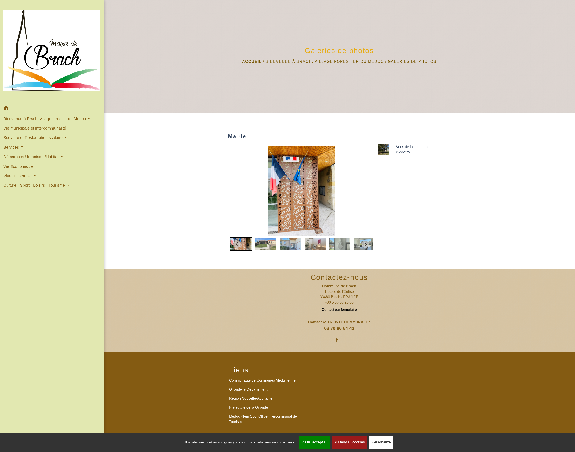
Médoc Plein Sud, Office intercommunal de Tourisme (263, 419)
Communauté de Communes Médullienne (262, 380)
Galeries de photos (412, 61)
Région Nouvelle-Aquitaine (250, 398)
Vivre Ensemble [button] (18, 176)
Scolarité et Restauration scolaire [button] (33, 137)
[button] (51, 108)
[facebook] (339, 339)
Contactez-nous (339, 277)
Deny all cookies (351, 442)
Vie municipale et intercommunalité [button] (35, 128)
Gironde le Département (248, 389)
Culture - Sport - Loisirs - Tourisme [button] (34, 185)
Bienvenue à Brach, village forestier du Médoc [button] (45, 118)
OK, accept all (315, 442)
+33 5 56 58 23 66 (339, 302)
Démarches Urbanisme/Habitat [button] (31, 156)
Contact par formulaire (339, 309)
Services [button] (11, 147)
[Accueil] (51, 51)
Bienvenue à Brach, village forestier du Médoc (325, 61)
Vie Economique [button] (18, 166)
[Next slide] (365, 244)
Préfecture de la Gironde (248, 407)
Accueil (252, 61)
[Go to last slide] (237, 244)
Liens (239, 370)
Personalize (381, 442)
